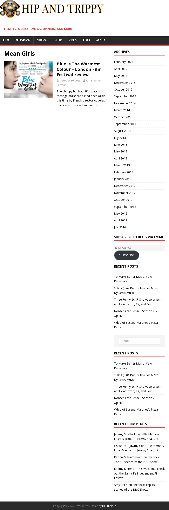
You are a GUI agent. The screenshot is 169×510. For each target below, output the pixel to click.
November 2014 (125, 103)
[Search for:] (139, 341)
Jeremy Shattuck (125, 434)
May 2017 (120, 76)
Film (6, 40)
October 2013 (123, 117)
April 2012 (120, 220)
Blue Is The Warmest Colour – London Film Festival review (79, 69)
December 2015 (124, 83)
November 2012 (125, 193)
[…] (99, 105)
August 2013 (122, 131)
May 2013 (120, 151)
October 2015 (123, 89)
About (100, 40)
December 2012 (124, 186)
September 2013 (125, 124)
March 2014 (122, 110)
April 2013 (120, 158)
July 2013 (120, 138)
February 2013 (123, 172)
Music (58, 40)
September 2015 (125, 96)
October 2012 (123, 200)
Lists (86, 40)
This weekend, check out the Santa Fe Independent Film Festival (139, 473)
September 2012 (125, 207)
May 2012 (120, 213)
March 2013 (122, 165)
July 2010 (120, 227)
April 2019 (120, 69)
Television (22, 40)
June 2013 (120, 144)
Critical (42, 40)
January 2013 (122, 179)
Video (73, 40)
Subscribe (126, 255)
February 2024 (123, 62)
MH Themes (109, 506)
